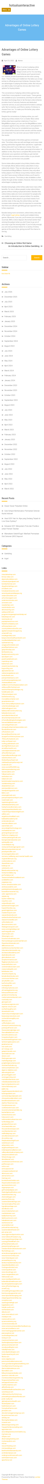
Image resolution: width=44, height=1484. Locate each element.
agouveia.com (7, 1429)
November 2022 (10, 449)
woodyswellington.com (10, 1347)
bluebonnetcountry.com (10, 654)
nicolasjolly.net (7, 985)
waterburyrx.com (8, 1143)
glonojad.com (6, 1002)
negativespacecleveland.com (12, 1091)
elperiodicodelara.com (9, 579)
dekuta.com (6, 1312)
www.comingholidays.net (11, 929)
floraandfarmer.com (9, 729)
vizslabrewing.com (8, 783)
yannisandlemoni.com (9, 788)
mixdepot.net (6, 1317)
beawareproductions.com (11, 1016)
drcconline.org (7, 1138)
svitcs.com (5, 1166)
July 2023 (8, 410)
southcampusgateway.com (11, 680)
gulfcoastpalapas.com (10, 1190)
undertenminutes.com (10, 600)
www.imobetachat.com (10, 1211)
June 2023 (8, 415)
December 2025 (10, 297)
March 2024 (9, 371)
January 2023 (9, 439)
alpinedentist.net (8, 671)
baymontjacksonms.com (10, 1084)
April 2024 (8, 366)
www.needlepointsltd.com (11, 1279)
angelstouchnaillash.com (10, 816)
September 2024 (11, 341)
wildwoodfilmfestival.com (11, 687)
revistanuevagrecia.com (10, 1004)
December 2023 (10, 385)
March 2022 (9, 489)
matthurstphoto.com (9, 1385)
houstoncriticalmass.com (11, 938)
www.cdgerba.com (8, 1359)
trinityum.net (6, 1338)
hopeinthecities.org (8, 908)
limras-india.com (8, 577)
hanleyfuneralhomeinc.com (11, 807)
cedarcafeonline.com (9, 595)
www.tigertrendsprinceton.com (13, 1234)
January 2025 (9, 321)
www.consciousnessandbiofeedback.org (16, 1326)
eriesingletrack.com (9, 795)
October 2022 (9, 454)
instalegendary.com (9, 635)
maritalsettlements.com (10, 1079)
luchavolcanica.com (9, 1115)
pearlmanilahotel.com (9, 659)
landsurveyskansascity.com (11, 1263)
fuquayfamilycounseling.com (12, 1427)
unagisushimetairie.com (10, 645)
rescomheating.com (9, 1446)
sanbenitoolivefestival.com (11, 917)
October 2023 (9, 395)
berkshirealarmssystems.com (12, 781)
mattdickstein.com (8, 1213)
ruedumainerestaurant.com (11, 997)
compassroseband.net (10, 1171)
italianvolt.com (7, 779)
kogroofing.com (7, 668)
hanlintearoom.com (9, 1406)
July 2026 (8, 292)
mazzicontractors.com (10, 1340)
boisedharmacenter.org (10, 891)
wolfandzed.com (8, 1310)
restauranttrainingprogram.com (13, 847)
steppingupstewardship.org (11, 1298)
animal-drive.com (8, 1176)
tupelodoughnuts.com (9, 802)
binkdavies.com (7, 971)
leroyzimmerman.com (10, 1415)
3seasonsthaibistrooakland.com (13, 877)
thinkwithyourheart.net (10, 760)
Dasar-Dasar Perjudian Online (16, 506)
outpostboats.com (8, 903)
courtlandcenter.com (9, 1131)
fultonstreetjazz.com (9, 694)
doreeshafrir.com (8, 1011)
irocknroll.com (7, 765)
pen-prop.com (7, 1232)
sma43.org (5, 1288)
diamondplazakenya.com (11, 1368)
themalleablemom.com (10, 1032)
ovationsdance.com (9, 861)
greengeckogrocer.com (10, 833)
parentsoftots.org (8, 1199)
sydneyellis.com (7, 842)
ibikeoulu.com (7, 1021)
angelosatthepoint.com (10, 1147)
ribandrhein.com (7, 863)
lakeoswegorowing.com (10, 1425)
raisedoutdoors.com (9, 758)
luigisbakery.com (8, 1305)
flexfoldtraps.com (8, 1251)
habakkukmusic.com (9, 1220)
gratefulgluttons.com (9, 910)
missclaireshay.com (9, 574)
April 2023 (8, 425)
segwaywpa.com (8, 1187)
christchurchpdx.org (9, 974)
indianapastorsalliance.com (11, 1150)
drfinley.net (6, 1418)
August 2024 (9, 346)
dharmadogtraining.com (10, 1439)
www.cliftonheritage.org (10, 1286)
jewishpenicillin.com (9, 852)
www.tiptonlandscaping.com (12, 1295)
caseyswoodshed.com (10, 1155)
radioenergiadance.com (10, 673)
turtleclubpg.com (8, 1122)
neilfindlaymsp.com (9, 1133)
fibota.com (5, 1356)
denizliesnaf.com (8, 1159)
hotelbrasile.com (8, 692)
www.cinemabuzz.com (10, 1314)
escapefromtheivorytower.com (13, 736)
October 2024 (9, 336)
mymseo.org (6, 1434)
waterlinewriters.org (9, 1194)
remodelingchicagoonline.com (12, 1291)
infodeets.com (7, 588)
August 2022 (9, 464)
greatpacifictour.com (9, 1124)
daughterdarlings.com (9, 586)
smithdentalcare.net (9, 1453)
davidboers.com (7, 1209)
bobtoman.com (7, 664)
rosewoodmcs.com (8, 1319)
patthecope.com (7, 1164)
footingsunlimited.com (10, 1267)
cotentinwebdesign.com (10, 706)
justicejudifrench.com (9, 1028)
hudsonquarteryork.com (10, 1354)
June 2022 (8, 474)
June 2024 (8, 356)
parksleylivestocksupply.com (12, 889)
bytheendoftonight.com (10, 906)
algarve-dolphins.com (9, 1070)
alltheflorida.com (8, 1387)
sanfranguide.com (8, 931)
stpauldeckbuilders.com (10, 1265)
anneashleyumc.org (9, 1260)
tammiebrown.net (8, 1054)
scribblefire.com (7, 880)
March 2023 (9, 430)
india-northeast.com (9, 741)
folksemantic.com (8, 774)
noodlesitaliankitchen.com (11, 640)
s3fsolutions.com (8, 732)
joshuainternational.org (10, 1227)
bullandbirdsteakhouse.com (11, 1281)
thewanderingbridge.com (11, 1030)
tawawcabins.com (8, 772)
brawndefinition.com (9, 964)
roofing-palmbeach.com (10, 743)
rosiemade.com (7, 800)
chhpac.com (6, 1436)
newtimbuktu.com (8, 607)
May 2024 (8, 361)
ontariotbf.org (7, 633)
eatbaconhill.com (8, 612)
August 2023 (9, 405)
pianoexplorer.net (8, 1333)
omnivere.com (7, 603)
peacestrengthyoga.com (10, 1246)
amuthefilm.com (8, 981)
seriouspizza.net (8, 1169)
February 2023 (10, 435)
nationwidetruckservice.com (12, 1119)
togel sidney (15, 215)
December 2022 (10, 444)
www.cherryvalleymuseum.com (13, 704)
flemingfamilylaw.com (9, 1420)
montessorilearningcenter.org (12, 1378)
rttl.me (4, 1443)
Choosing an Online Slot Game (18, 243)
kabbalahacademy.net (9, 819)
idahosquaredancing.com (11, 769)
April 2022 (8, 484)
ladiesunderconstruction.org (12, 711)
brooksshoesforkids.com (10, 1180)
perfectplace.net (8, 875)
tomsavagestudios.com (10, 854)
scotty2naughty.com (9, 1009)
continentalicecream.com (11, 967)
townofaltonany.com (9, 1086)
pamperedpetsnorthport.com (12, 797)
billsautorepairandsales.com (12, 1373)
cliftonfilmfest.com (8, 753)
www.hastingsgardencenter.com (13, 1331)
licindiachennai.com (9, 584)
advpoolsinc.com (8, 1145)
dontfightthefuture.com (10, 746)
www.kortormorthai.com (10, 1256)
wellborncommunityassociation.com (15, 685)
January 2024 (9, 380)
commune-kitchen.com (10, 978)
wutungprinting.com (9, 1077)
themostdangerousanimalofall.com (14, 941)
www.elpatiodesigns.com (11, 1352)
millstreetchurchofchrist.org (12, 1394)
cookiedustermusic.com (10, 1108)
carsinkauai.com (7, 1392)
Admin (20, 61)
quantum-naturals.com (10, 1375)
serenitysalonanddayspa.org (12, 593)
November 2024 (10, 331)
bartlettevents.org (8, 696)
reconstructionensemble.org (12, 1110)
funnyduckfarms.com (9, 1408)
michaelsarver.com (8, 830)
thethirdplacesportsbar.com (11, 1342)
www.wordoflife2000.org (10, 767)
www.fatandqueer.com (10, 1258)
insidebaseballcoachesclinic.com (13, 1389)
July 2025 (8, 302)
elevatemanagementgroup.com (13, 1413)
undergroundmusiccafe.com (12, 1455)
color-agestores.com (9, 894)
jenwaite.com (6, 1411)
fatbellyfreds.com (8, 1349)
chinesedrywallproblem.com (12, 1098)
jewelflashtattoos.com (10, 647)
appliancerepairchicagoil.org (12, 631)
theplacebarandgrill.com (10, 1140)
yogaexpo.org (6, 882)
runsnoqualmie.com (9, 1270)
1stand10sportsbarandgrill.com (13, 812)
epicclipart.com (7, 657)
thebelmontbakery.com (10, 624)
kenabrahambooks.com (10, 976)
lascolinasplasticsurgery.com (12, 1284)
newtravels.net (7, 619)
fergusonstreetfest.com (10, 1380)
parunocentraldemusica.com (12, 1361)
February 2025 (10, 316)
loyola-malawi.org (8, 898)
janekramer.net (7, 1044)
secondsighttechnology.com (12, 828)
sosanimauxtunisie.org (10, 666)
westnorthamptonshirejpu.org (12, 689)
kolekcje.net (6, 866)
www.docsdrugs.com (9, 1272)
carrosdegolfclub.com (9, 725)
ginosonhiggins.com (9, 1075)
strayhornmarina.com (9, 960)
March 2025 (9, 311)
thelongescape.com (9, 1058)
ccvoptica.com (7, 1300)
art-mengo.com (7, 1049)
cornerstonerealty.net (9, 1324)
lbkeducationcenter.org (10, 870)
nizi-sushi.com (7, 1046)
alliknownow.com (8, 945)
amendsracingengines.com (11, 1253)
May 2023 (8, 420)
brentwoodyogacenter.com (11, 1293)
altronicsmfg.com (8, 610)
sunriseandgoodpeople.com (12, 1096)
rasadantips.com (8, 605)
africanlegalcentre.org (9, 990)
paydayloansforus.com (10, 621)
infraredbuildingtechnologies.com (14, 720)
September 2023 (11, 400)
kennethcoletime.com (9, 1035)
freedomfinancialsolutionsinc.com (14, 1248)
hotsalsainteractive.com (10, 591)
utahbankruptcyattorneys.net (12, 762)
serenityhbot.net (7, 1225)
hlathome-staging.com (10, 835)
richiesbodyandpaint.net (10, 581)
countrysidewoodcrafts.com (12, 628)
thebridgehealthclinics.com (11, 1192)
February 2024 (10, 375)
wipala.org (5, 896)
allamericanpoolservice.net (11, 849)
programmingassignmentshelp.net (14, 614)
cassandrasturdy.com (9, 915)
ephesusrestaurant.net (10, 1345)
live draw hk (6, 273)
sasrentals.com (7, 826)
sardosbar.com (7, 776)
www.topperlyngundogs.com (12, 1239)
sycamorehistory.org (9, 1321)
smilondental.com (8, 821)
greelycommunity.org (9, 995)
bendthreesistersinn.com (11, 1100)
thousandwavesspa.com (10, 1129)
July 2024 (8, 351)
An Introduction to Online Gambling (23, 246)
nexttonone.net (7, 1223)
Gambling (8, 236)
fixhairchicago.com (8, 1157)
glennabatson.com (8, 957)
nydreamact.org (7, 642)
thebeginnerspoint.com (10, 927)
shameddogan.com (9, 1197)
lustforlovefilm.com (9, 983)
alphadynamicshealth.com (11, 1401)
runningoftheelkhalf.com (10, 1241)
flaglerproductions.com (10, 962)
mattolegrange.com (9, 1061)
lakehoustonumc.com (9, 1218)
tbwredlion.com (7, 1371)
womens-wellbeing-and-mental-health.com (17, 856)
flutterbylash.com (8, 1403)
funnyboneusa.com (9, 1105)
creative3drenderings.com (11, 1201)
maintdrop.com (7, 661)
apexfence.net (7, 1460)
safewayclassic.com (9, 626)
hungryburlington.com (9, 1037)
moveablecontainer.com (10, 699)
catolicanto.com (7, 868)
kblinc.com (5, 793)
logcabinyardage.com (9, 1206)
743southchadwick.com (10, 739)
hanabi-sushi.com (8, 1307)
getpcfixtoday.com (8, 650)
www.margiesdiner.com (10, 1274)
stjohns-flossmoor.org (9, 1103)
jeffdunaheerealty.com (10, 1244)
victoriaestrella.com (9, 1126)
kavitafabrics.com (8, 1112)
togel (6, 558)
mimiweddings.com (9, 1448)
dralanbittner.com (8, 786)
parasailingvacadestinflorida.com (13, 1396)
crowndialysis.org (8, 844)
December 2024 (10, 326)
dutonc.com (6, 1056)
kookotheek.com (8, 675)
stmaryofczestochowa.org (11, 1025)
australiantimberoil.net (10, 715)
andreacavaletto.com (9, 887)
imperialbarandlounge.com (11, 755)
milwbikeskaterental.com (11, 1082)
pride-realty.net (7, 1399)
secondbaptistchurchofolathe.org (13, 1432)
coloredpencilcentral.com (11, 751)
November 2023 (10, 390)
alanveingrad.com (8, 1072)
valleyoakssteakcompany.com (12, 1152)
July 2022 (8, 469)
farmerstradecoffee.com (11, 1204)
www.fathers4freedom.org (11, 1237)
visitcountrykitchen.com (10, 1068)
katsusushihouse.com (9, 992)
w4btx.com (6, 814)
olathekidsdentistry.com (10, 805)
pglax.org (5, 1089)
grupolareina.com (8, 701)
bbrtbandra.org (7, 652)
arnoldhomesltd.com (9, 748)
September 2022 (11, 459)
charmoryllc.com (8, 934)
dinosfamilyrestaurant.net (11, 718)
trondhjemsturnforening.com (12, 1366)
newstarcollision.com (9, 823)
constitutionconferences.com (12, 1162)
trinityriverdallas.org (9, 873)
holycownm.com (7, 1117)
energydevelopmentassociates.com (14, 727)
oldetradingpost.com (9, 708)
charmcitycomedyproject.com (12, 1014)
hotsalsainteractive (22, 5)
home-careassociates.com (11, 884)
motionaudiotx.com (9, 1441)
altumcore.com (7, 1173)
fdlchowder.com (7, 1277)
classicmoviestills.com (9, 920)
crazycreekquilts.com (9, 969)
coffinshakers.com (8, 1023)
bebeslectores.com (8, 713)
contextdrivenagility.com (10, 1018)
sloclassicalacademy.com (11, 953)
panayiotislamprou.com (10, 678)
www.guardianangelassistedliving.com (15, 1364)
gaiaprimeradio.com (9, 1051)
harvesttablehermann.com (11, 722)
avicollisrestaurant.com (10, 1136)
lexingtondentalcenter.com (11, 840)
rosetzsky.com (7, 999)
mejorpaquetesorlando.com (12, 809)
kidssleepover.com (8, 617)
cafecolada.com (7, 922)
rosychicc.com (7, 901)
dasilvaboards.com (8, 955)
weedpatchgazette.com (10, 790)
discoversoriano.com (9, 924)
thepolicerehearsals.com (10, 943)
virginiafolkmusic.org (9, 859)
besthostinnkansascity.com (11, 1450)
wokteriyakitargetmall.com (11, 837)
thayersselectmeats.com (11, 1183)
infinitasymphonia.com (10, 988)
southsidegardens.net (9, 1335)
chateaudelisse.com (9, 682)
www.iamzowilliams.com (10, 1328)
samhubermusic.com (9, 1457)
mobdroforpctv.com (9, 913)
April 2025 (8, 307)
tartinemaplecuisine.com (10, 1042)
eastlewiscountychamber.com (12, 948)
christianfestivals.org (9, 1065)
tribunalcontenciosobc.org (11, 950)
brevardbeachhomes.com (11, 734)
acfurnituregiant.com (9, 598)
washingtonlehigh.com (10, 1302)
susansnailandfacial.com (10, 1230)
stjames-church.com (9, 1007)
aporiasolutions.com (9, 1185)
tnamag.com (6, 1178)
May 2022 (8, 479)
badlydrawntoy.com (9, 1216)
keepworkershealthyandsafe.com (14, 638)
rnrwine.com (6, 1422)
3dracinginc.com (7, 936)
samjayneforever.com (9, 1382)
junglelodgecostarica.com (11, 1063)
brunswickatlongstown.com (11, 1039)
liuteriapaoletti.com (8, 1093)
